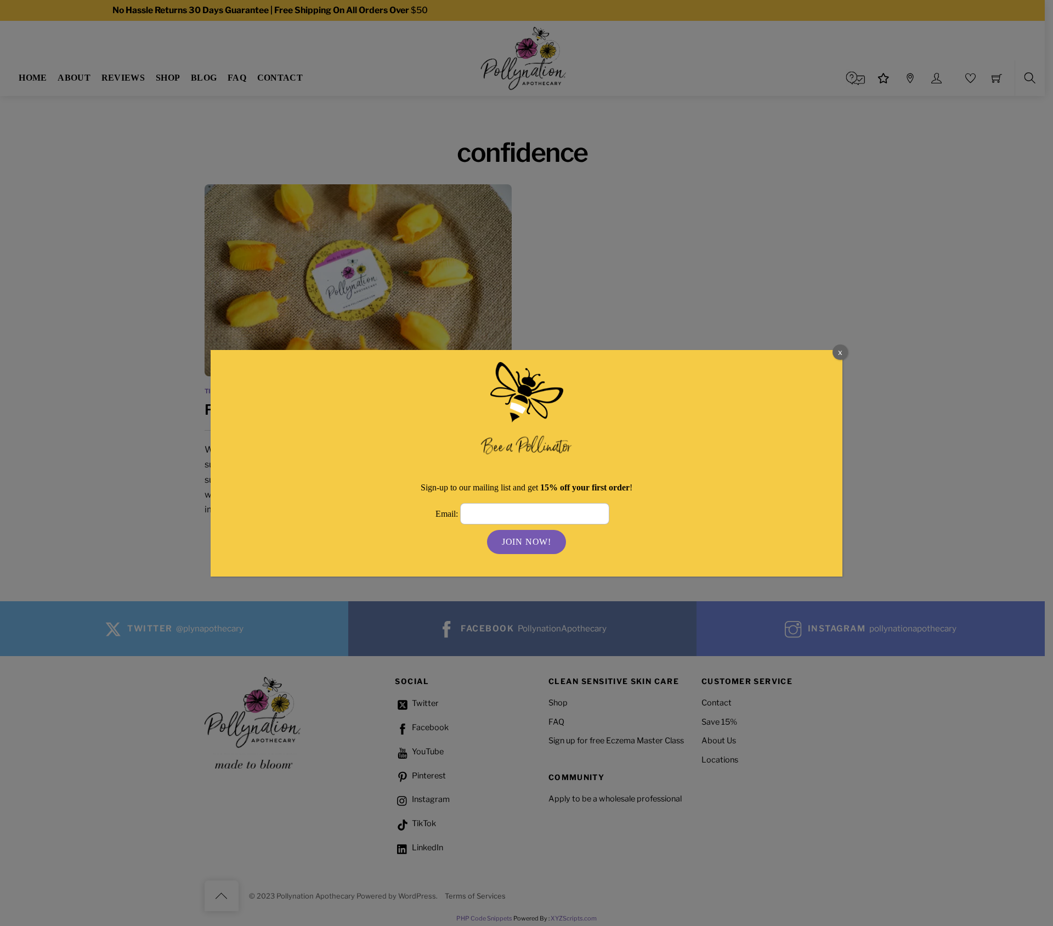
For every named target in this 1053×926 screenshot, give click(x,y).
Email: (447, 513)
